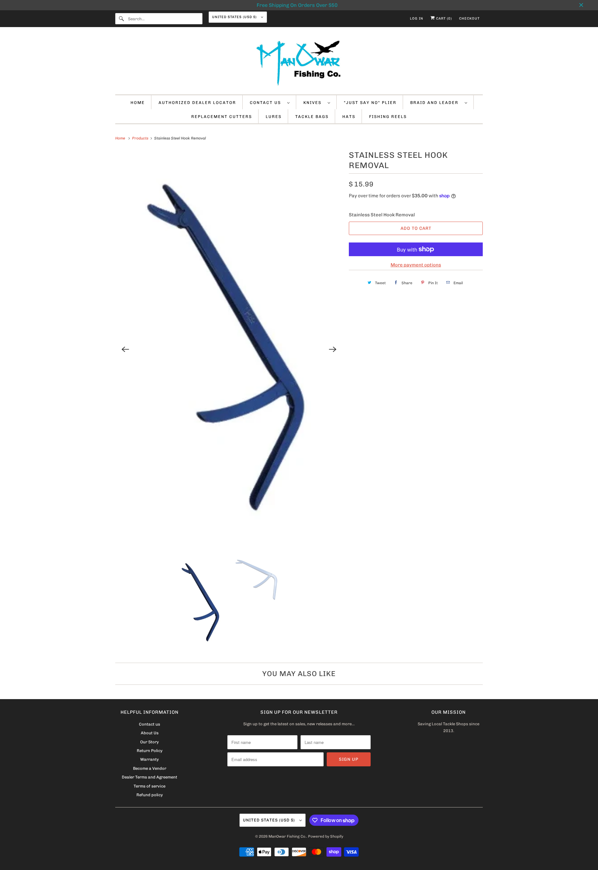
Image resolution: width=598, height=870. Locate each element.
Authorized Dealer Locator (197, 102)
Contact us (267, 102)
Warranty (149, 759)
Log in (416, 18)
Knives (314, 102)
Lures (274, 116)
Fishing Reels (388, 116)
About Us (150, 733)
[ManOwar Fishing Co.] (299, 62)
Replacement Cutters (221, 116)
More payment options (416, 265)
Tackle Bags (312, 116)
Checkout (469, 18)
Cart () (443, 18)
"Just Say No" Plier (370, 102)
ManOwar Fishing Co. (287, 836)
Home (138, 102)
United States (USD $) (235, 17)
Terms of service (149, 786)
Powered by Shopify (325, 836)
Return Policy (150, 750)
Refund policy (149, 794)
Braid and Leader (436, 102)
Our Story (149, 742)
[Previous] (125, 349)
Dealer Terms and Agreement (149, 777)
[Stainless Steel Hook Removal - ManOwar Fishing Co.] (229, 349)
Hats (348, 116)
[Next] (332, 349)
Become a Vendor (149, 768)
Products (140, 138)
